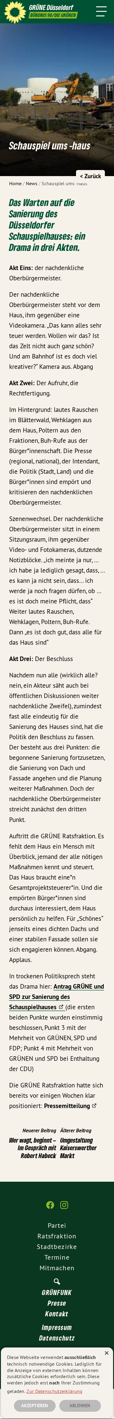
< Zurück (90, 176)
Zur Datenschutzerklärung (54, 1391)
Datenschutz (57, 1338)
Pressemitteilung (67, 1106)
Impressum (57, 1327)
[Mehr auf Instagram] (64, 1208)
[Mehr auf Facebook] (50, 1208)
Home (15, 183)
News (31, 183)
